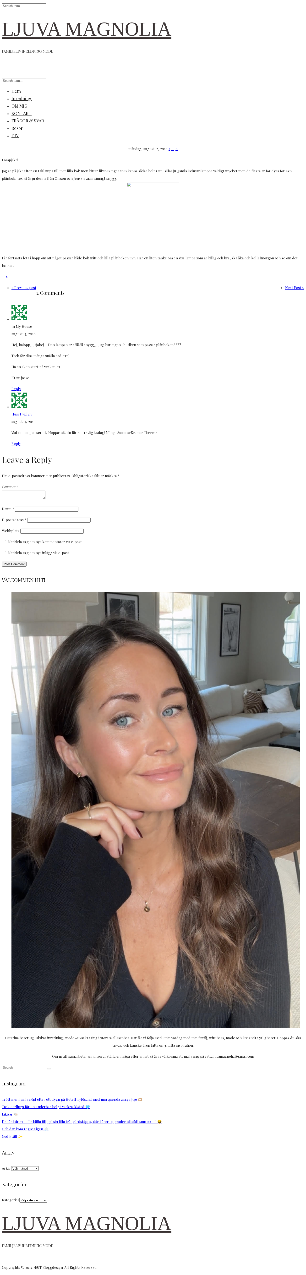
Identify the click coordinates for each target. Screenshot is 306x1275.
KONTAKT (21, 113)
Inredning (21, 98)
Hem (16, 91)
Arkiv (6, 1168)
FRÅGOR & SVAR (27, 121)
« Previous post (23, 287)
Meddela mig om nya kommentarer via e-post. (45, 541)
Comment (10, 486)
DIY (15, 135)
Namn (8, 508)
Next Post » (294, 287)
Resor (17, 128)
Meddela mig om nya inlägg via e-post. (39, 552)
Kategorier (10, 1200)
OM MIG (19, 106)
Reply (16, 388)
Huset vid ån (21, 414)
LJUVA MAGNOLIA (86, 29)
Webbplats (10, 530)
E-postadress (14, 519)
